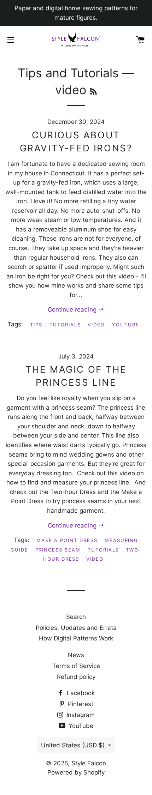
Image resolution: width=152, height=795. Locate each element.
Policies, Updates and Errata (76, 627)
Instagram (80, 714)
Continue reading (73, 309)
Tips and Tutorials (68, 73)
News (76, 654)
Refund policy (76, 676)
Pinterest (79, 703)
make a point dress (67, 540)
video (96, 324)
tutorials (65, 324)
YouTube (80, 725)
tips (36, 324)
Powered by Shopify (76, 772)
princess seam (58, 550)
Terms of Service (76, 665)
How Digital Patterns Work (76, 638)
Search (76, 616)
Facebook (80, 693)
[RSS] (93, 91)
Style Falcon (88, 763)
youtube (125, 324)
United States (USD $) (73, 745)
